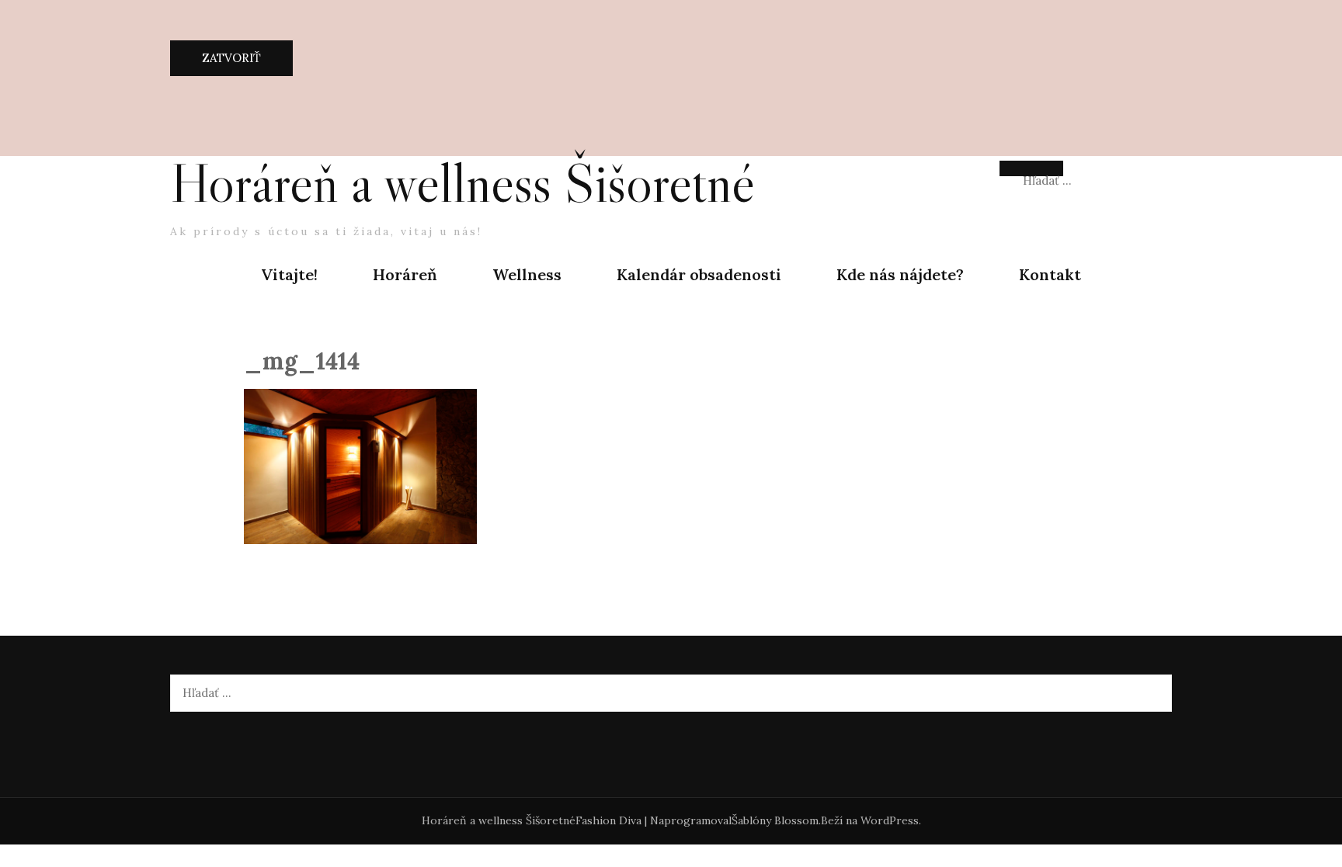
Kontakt (1050, 274)
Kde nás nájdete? (900, 274)
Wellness (526, 274)
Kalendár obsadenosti (699, 274)
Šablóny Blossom (775, 820)
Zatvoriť (231, 57)
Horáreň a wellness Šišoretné (462, 183)
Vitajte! (289, 274)
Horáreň (405, 274)
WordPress (889, 820)
